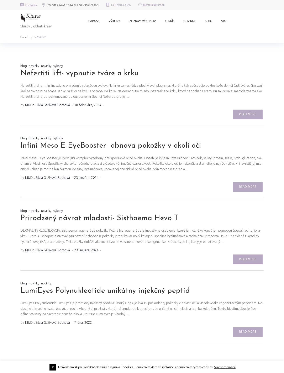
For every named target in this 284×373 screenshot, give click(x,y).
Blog (208, 21)
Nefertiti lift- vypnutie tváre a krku (79, 73)
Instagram (31, 5)
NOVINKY (190, 21)
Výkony (114, 21)
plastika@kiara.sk (154, 4)
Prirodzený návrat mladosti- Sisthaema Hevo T (99, 218)
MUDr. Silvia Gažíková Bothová (47, 105)
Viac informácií (225, 367)
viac (224, 21)
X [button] (53, 367)
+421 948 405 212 (121, 4)
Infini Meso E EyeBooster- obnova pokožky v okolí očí (110, 145)
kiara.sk (94, 21)
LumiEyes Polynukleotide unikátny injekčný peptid (105, 291)
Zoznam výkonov (142, 21)
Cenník (169, 21)
